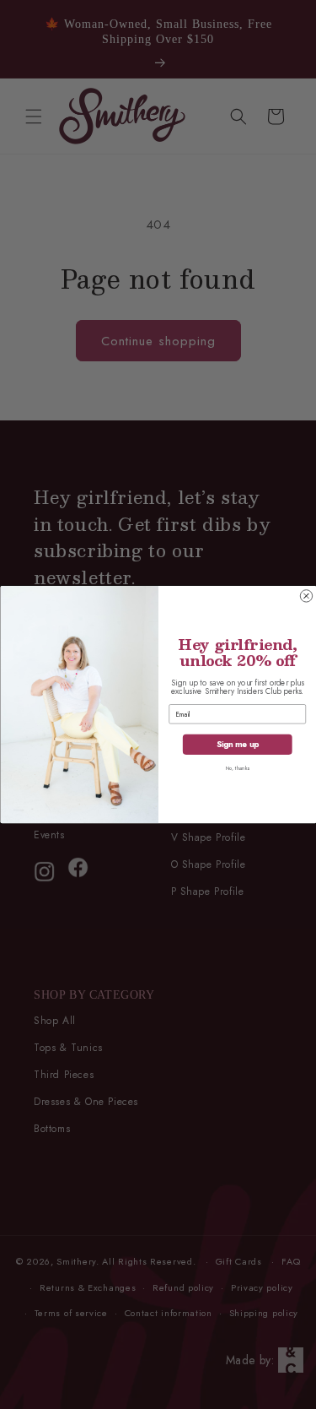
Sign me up (237, 745)
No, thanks (237, 768)
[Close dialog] (306, 596)
